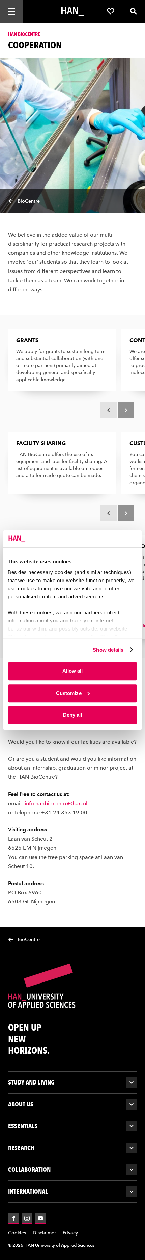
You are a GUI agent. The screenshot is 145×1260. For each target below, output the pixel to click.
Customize (69, 693)
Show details (108, 650)
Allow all (72, 671)
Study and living (31, 1082)
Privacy (70, 1233)
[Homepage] (72, 11)
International (28, 1191)
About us (20, 1104)
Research (21, 1148)
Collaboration (29, 1169)
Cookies (17, 1233)
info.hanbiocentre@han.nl (56, 803)
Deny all (72, 715)
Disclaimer (44, 1233)
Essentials (22, 1126)
